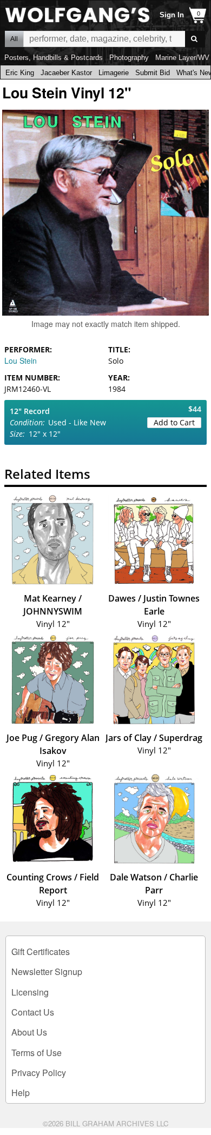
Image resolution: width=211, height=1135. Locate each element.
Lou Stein (20, 360)
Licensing (30, 992)
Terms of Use (36, 1052)
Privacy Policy (38, 1072)
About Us (29, 1032)
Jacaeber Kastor (66, 73)
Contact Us (32, 1012)
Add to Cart (174, 422)
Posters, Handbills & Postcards (53, 58)
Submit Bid (152, 73)
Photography (129, 58)
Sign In (172, 15)
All (14, 39)
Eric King (19, 73)
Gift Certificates (40, 951)
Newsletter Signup (46, 971)
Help (20, 1092)
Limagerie (113, 73)
